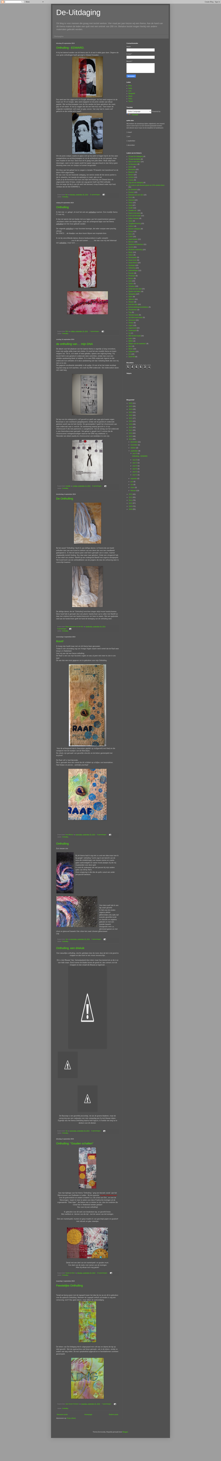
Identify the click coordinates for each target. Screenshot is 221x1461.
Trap (130, 312)
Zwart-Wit (131, 357)
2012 (131, 497)
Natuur (130, 255)
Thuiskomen (132, 310)
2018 (131, 427)
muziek (130, 247)
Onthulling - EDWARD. (70, 47)
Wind (130, 346)
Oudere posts (113, 1414)
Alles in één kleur (134, 162)
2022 (131, 415)
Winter (130, 349)
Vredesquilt (132, 330)
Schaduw (131, 286)
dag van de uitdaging (135, 182)
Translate (135, 115)
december (134, 442)
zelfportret (131, 351)
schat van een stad (134, 289)
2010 (131, 503)
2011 (131, 500)
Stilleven (131, 299)
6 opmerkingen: (96, 1131)
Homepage (88, 1414)
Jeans (130, 221)
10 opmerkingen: (102, 1273)
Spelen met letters (134, 291)
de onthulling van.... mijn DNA (74, 344)
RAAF (60, 641)
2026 (131, 403)
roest (130, 281)
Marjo (130, 96)
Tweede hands (133, 315)
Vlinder (130, 323)
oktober (133, 448)
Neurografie (132, 257)
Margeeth (131, 93)
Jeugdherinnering (134, 223)
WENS (130, 341)
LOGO (130, 236)
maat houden (133, 239)
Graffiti (130, 208)
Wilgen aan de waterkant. (137, 344)
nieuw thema (132, 263)
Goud (130, 205)
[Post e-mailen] (103, 194)
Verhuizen (131, 320)
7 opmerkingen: (95, 331)
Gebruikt (131, 200)
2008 (131, 509)
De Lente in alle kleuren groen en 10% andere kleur (146, 185)
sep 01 (135, 475)
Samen (130, 283)
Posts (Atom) (71, 1418)
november (134, 445)
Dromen (131, 192)
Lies (129, 91)
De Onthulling (64, 498)
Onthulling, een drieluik (70, 948)
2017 (131, 430)
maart (133, 487)
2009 (131, 506)
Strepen (131, 302)
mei (132, 484)
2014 (131, 439)
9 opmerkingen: (62, 628)
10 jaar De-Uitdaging (135, 156)
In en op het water (134, 216)
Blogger (125, 1432)
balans (130, 167)
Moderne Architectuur (135, 244)
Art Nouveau (132, 164)
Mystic (130, 252)
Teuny (130, 101)
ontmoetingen (133, 270)
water (130, 338)
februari (133, 490)
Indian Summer (133, 218)
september (134, 451)
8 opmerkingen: (97, 486)
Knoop (130, 231)
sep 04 (135, 466)
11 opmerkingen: (95, 194)
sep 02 (135, 472)
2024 (131, 409)
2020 (131, 421)
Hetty (130, 88)
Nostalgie (131, 265)
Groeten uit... (132, 210)
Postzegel (131, 276)
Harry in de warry (134, 213)
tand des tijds (133, 304)
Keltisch (131, 226)
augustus (134, 478)
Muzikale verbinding (135, 250)
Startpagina (58, 36)
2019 (131, 424)
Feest (130, 197)
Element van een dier (135, 195)
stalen (130, 297)
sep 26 (135, 460)
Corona (131, 180)
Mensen (131, 242)
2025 (131, 406)
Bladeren (131, 172)
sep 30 (135, 453)
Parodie (131, 273)
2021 (131, 418)
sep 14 (135, 463)
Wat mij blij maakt (134, 336)
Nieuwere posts (62, 1414)
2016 (131, 433)
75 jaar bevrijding (134, 159)
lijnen (130, 234)
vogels (130, 325)
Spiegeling (132, 294)
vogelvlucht (132, 328)
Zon (129, 354)
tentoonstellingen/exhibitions (138, 307)
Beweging (131, 169)
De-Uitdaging (78, 12)
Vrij (129, 333)
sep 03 (135, 469)
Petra (130, 99)
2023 (131, 412)
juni (132, 482)
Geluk (130, 203)
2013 (131, 494)
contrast (131, 177)
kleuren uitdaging (134, 229)
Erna (130, 86)
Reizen (130, 278)
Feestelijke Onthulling (69, 1285)
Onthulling (65, 197)
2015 (131, 436)
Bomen (130, 175)
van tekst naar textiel (135, 317)
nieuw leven (132, 260)
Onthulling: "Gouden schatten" (74, 1143)
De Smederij (132, 189)
